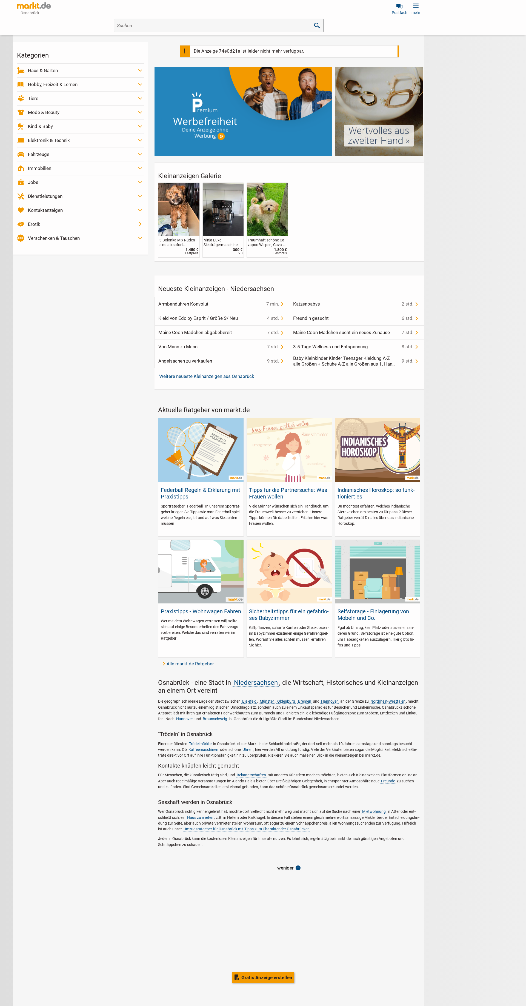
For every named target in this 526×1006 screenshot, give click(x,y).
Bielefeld (249, 701)
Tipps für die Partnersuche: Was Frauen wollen (288, 493)
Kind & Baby (40, 126)
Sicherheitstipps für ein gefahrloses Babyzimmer (289, 614)
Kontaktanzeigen (45, 210)
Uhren (247, 749)
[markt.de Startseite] (34, 5)
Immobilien (39, 168)
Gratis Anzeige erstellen (266, 977)
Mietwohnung (374, 811)
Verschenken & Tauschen (54, 238)
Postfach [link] (399, 12)
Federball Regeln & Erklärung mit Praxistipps (200, 493)
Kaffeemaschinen (203, 749)
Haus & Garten (43, 70)
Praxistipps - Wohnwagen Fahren (201, 611)
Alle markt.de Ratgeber (190, 663)
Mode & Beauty (43, 112)
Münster (267, 701)
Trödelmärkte (200, 744)
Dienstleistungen (45, 196)
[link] (178, 220)
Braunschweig (215, 719)
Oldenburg (286, 701)
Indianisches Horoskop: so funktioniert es (376, 493)
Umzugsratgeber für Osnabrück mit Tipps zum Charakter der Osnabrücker (246, 829)
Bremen (304, 701)
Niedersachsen (256, 682)
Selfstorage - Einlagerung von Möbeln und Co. (373, 614)
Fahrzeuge (38, 154)
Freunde (388, 781)
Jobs (33, 182)
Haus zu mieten (200, 817)
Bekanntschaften (251, 775)
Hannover (329, 701)
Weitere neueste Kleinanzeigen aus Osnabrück (206, 376)
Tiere (33, 98)
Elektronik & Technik (49, 140)
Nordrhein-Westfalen (387, 701)
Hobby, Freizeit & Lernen (53, 84)
